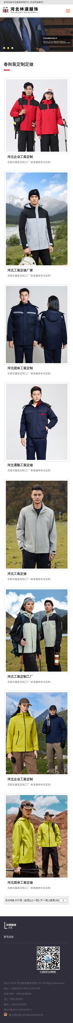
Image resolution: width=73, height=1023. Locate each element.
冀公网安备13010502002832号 (25, 1015)
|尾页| (52, 900)
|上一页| (34, 900)
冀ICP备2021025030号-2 (18, 1009)
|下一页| (44, 900)
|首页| (27, 900)
